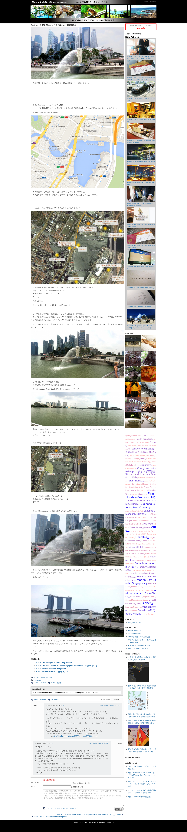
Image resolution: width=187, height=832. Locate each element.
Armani (144, 541)
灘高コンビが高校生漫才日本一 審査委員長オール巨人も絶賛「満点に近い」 (142, 722)
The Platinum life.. (134, 634)
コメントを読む (56, 683)
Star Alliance (135, 480)
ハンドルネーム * (36, 782)
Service (153, 462)
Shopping (142, 494)
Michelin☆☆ (149, 606)
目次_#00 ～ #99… (135, 622)
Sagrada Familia (149, 597)
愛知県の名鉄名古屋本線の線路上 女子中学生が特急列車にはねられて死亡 (142, 750)
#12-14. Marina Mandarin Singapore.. (51, 669)
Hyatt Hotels (132, 445)
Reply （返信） (104, 705)
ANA (145, 436)
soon (146, 481)
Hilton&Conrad (144, 442)
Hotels (147, 527)
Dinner (146, 603)
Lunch (134, 504)
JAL (128, 449)
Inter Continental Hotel (133, 524)
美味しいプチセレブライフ (138, 649)
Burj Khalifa (145, 465)
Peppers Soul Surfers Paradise (144, 521)
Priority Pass (132, 610)
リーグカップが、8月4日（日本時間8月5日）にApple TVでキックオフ (142, 791)
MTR (143, 490)
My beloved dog (132, 465)
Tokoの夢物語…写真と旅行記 (139, 637)
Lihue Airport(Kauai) (142, 557)
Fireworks (131, 537)
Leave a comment (40, 683)
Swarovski (137, 462)
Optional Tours (130, 600)
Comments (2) (117, 699)
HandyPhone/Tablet (144, 439)
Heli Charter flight (136, 500)
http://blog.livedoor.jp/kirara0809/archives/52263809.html (75, 736)
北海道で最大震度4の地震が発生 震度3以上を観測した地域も (142, 658)
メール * (33, 786)
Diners (139, 517)
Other (142, 458)
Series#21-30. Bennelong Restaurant (139, 306)
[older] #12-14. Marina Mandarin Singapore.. (51, 817)
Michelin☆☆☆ (136, 587)
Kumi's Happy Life (135, 631)
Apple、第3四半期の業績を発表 (140, 797)
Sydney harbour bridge (134, 436)
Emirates (141, 537)
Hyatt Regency (149, 614)
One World (148, 524)
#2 (53, 743)
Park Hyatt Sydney (132, 490)
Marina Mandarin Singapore (43, 677)
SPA (150, 537)
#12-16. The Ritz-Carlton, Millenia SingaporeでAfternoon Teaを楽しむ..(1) (66, 666)
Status (144, 517)
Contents (141, 28)
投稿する (119, 809)
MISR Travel (135, 596)
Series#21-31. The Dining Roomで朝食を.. (141, 287)
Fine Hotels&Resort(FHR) (140, 495)
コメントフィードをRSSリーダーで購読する (61, 808)
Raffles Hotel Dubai (136, 554)
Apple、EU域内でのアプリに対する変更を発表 (142, 767)
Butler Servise (136, 527)
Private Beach (149, 487)
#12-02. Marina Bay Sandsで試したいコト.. (53, 672)
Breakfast (143, 610)
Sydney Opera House (143, 560)
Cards (134, 484)
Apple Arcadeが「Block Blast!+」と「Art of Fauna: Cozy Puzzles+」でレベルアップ (142, 775)
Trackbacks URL (57, 700)
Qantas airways (142, 600)
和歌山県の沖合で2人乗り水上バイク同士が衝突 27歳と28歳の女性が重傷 (141, 715)
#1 (64, 705)
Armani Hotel (136, 547)
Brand (139, 484)
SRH (148, 514)
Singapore (37, 680)
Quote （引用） (115, 705)
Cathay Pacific (140, 591)
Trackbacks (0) (105, 699)
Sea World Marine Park (137, 455)
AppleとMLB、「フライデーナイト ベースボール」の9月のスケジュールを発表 (142, 784)
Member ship (146, 462)
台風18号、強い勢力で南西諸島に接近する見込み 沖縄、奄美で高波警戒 (142, 687)
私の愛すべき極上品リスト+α (139, 645)
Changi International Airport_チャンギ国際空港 (140, 471)
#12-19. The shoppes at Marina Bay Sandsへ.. (55, 663)
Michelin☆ (137, 607)
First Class (139, 507)
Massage (132, 517)
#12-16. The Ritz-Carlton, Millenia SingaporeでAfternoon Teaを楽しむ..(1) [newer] (89, 814)
